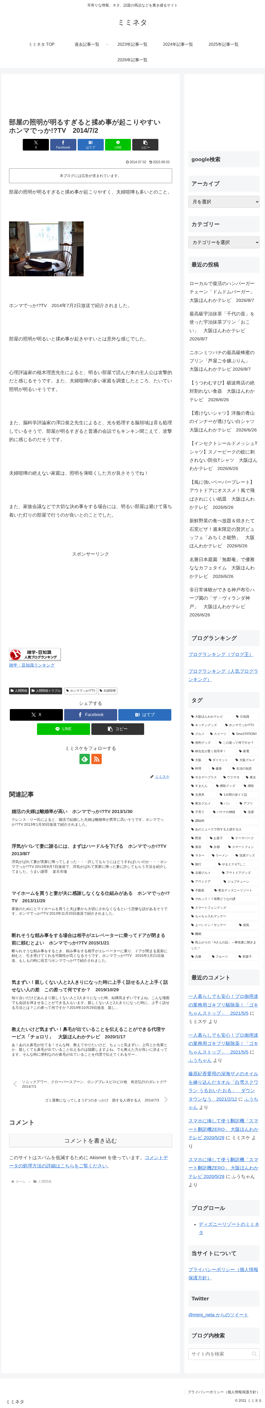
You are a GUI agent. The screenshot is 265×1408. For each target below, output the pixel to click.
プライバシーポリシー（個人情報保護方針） (224, 1392)
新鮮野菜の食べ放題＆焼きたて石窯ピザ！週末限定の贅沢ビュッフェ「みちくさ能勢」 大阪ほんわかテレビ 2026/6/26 (222, 533)
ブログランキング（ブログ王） (221, 654)
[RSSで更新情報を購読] (96, 759)
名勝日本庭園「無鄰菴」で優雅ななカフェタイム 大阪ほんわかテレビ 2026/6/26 (222, 568)
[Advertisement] (90, 96)
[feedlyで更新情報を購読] (84, 759)
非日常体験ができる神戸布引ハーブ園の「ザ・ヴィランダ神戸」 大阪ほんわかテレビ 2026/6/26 (222, 602)
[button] (145, 145)
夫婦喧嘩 (109, 690)
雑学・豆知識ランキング (32, 665)
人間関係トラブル (48, 690)
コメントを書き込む (90, 1140)
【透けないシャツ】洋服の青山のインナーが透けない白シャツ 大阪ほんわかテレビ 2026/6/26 (224, 422)
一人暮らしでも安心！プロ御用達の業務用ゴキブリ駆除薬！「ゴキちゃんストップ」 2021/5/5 (223, 1005)
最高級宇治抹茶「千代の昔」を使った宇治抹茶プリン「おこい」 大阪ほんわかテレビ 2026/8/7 (222, 326)
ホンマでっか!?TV (82, 690)
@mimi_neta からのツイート (218, 1314)
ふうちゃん (200, 1060)
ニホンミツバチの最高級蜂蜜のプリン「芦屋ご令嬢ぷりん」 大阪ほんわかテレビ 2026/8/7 (222, 361)
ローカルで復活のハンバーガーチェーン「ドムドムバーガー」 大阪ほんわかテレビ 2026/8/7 (224, 292)
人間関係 (21, 690)
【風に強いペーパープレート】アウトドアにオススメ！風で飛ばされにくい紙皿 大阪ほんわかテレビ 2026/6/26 (222, 495)
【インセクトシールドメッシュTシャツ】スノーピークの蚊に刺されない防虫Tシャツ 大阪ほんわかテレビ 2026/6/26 (223, 456)
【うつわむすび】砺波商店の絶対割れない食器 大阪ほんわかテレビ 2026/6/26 (222, 391)
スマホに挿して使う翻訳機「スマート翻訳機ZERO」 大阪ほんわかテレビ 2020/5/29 (223, 1129)
